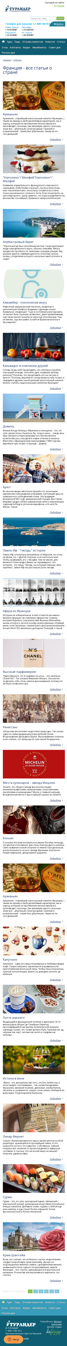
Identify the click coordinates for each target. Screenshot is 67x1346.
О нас (5, 47)
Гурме (7, 1197)
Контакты (15, 47)
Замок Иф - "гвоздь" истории (24, 550)
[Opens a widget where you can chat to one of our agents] (13, 1339)
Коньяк (8, 838)
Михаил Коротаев (56, 1322)
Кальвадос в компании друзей (25, 366)
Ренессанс (10, 727)
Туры (9, 41)
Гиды (17, 41)
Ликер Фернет (13, 1136)
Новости (50, 41)
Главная (7, 60)
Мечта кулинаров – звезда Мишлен (29, 783)
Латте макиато (14, 1017)
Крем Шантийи (14, 1255)
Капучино (10, 959)
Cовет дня (54, 47)
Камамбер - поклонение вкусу (25, 302)
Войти (59, 24)
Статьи (61, 41)
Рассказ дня (8, 52)
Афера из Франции (17, 611)
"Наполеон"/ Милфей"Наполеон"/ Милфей (27, 179)
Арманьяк (10, 114)
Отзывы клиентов (32, 41)
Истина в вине (13, 1078)
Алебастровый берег (18, 242)
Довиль (8, 426)
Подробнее (55, 139)
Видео (26, 47)
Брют (7, 487)
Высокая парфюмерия (19, 672)
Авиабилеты (39, 47)
